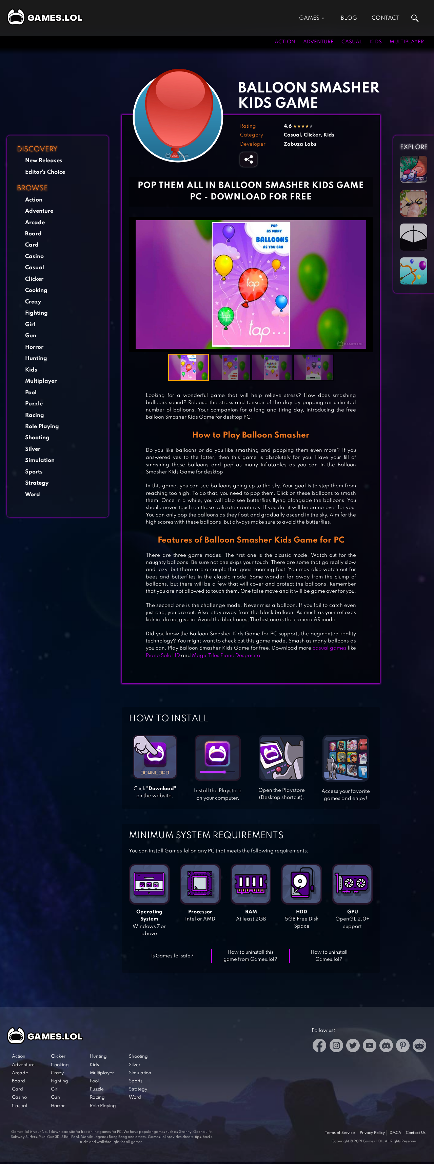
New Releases (43, 161)
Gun (30, 336)
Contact (385, 18)
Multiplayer (407, 42)
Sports (34, 472)
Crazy (33, 302)
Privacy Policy (372, 1133)
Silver (32, 449)
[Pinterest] (403, 1047)
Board (33, 234)
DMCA (395, 1133)
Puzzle (34, 404)
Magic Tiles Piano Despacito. (227, 655)
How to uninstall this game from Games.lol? (250, 956)
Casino (34, 256)
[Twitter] (353, 1047)
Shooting (37, 438)
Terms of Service (340, 1133)
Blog (349, 18)
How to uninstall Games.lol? (329, 956)
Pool (31, 393)
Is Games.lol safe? (172, 956)
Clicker (34, 279)
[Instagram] (336, 1047)
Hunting (36, 358)
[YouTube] (369, 1047)
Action (285, 42)
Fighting (36, 313)
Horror (34, 347)
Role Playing (42, 426)
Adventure (318, 42)
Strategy (36, 483)
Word (32, 495)
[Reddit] (419, 1047)
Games (309, 18)
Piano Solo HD (163, 655)
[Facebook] (320, 1047)
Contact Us (416, 1133)
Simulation (40, 460)
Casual (351, 42)
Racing (34, 415)
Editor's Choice (45, 172)
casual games (330, 648)
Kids (376, 42)
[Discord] (386, 1047)
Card (32, 245)
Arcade (35, 223)
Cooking (36, 290)
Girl (30, 324)
